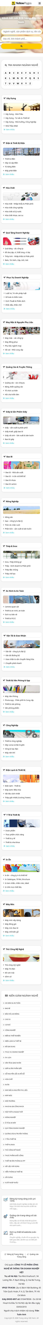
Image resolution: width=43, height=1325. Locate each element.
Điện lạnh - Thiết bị (12, 786)
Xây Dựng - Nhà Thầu (14, 114)
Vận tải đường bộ (12, 655)
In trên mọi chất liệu (13, 887)
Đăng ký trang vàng (23, 1199)
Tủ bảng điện (10, 166)
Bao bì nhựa (10, 480)
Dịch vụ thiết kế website (23, 1233)
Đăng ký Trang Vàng (15, 1254)
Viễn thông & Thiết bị (13, 1172)
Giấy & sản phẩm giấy (16, 411)
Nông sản (9, 517)
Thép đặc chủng (11, 569)
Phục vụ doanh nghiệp (17, 277)
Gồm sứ (8, 976)
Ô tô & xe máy (10, 1123)
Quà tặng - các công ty (14, 248)
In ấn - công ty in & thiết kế (16, 875)
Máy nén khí (10, 752)
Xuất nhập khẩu (11, 1183)
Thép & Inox (11, 546)
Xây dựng (11, 98)
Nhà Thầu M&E (11, 126)
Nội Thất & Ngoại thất (14, 1112)
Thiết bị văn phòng (12, 704)
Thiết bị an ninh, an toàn (15, 610)
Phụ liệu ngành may (13, 346)
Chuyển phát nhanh (13, 663)
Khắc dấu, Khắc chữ (13, 305)
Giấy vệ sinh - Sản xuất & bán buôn (19, 435)
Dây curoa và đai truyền (14, 745)
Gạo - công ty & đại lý (14, 521)
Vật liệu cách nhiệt (12, 793)
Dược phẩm (10, 830)
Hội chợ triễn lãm (12, 394)
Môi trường (10, 1101)
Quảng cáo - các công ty (15, 383)
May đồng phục (11, 342)
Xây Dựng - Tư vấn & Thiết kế (17, 118)
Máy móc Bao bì (11, 928)
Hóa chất (10, 188)
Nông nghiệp (12, 501)
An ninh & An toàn (15, 591)
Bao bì (9, 456)
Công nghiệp (12, 725)
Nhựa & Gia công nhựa (14, 1106)
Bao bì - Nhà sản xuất (14, 472)
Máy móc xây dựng (13, 920)
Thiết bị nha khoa (12, 842)
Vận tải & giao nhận (16, 635)
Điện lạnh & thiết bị (15, 770)
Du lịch (8, 1057)
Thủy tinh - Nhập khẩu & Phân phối (19, 256)
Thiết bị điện (10, 159)
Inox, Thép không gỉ (13, 562)
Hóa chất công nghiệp (14, 207)
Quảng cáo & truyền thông (19, 367)
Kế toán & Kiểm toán (13, 297)
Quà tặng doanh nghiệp (17, 232)
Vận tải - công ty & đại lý (15, 651)
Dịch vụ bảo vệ (11, 614)
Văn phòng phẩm (12, 708)
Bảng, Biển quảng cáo (14, 386)
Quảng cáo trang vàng (23, 1216)
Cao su (8, 1019)
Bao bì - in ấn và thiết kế (15, 476)
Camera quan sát (12, 606)
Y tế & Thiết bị (13, 815)
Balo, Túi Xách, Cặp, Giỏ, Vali (16, 260)
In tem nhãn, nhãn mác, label (17, 883)
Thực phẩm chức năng (14, 834)
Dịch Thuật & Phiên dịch (15, 301)
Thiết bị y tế (10, 838)
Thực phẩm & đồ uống (14, 1155)
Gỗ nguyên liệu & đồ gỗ (15, 1074)
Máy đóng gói (10, 924)
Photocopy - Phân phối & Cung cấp (19, 700)
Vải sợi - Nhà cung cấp (14, 349)
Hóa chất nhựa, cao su (14, 215)
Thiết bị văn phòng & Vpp (18, 680)
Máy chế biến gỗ (12, 932)
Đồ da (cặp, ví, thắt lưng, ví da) (17, 252)
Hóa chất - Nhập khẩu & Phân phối (19, 203)
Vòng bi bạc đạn (11, 749)
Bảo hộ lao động (12, 1014)
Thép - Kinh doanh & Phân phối (18, 566)
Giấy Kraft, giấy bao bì (14, 431)
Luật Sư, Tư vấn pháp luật (15, 293)
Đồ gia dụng (10, 1046)
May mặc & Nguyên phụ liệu (19, 322)
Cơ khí (7, 1025)
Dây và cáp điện (11, 163)
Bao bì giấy (9, 439)
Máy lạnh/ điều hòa (13, 790)
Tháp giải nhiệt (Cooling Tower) (18, 797)
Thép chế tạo (10, 573)
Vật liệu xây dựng (12, 1166)
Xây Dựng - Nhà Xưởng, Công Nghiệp (20, 122)
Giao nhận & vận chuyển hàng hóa (19, 659)
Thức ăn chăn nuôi (12, 525)
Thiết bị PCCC (10, 618)
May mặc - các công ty (14, 338)
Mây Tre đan (10, 969)
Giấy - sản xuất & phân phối (16, 427)
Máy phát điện (11, 170)
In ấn (8, 859)
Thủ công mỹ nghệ (15, 949)
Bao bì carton (10, 484)
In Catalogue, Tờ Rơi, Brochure (17, 879)
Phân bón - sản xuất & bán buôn (18, 529)
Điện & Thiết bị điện (15, 143)
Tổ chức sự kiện (11, 390)
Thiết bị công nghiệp (13, 741)
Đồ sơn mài (9, 972)
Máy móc (10, 904)
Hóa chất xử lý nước (13, 211)
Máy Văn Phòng (11, 696)
